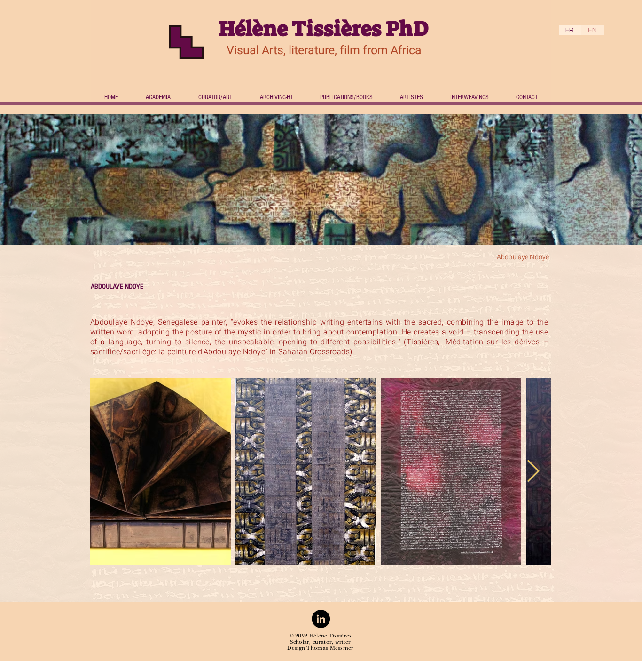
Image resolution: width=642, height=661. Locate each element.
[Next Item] (533, 472)
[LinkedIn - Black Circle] (321, 619)
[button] (411, 97)
